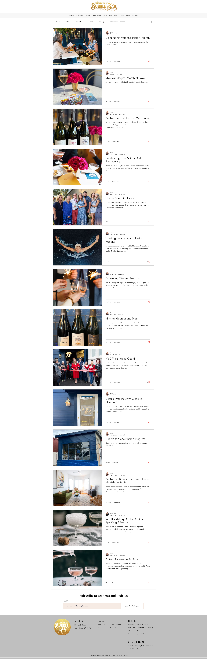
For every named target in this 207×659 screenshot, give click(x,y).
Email (65, 601)
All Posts (56, 22)
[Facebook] (139, 642)
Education (79, 22)
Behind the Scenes (117, 22)
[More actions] (150, 33)
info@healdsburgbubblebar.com (140, 646)
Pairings (101, 22)
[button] (151, 22)
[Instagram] (143, 642)
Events (91, 22)
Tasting (67, 22)
